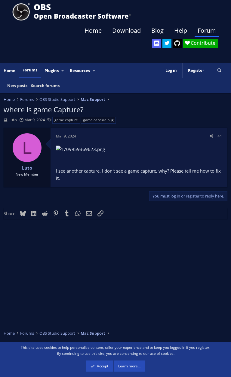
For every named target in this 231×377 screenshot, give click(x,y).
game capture (66, 119)
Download (126, 30)
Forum (207, 30)
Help (180, 30)
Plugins (52, 70)
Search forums (45, 85)
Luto (12, 119)
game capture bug (98, 119)
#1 (219, 136)
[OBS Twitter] (166, 43)
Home (93, 30)
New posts (17, 85)
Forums (30, 70)
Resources (80, 70)
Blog (157, 30)
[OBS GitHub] (177, 43)
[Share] (211, 136)
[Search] (219, 70)
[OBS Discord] (156, 43)
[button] (62, 70)
